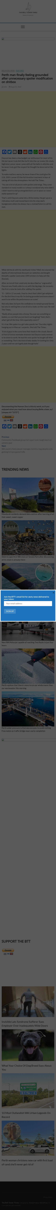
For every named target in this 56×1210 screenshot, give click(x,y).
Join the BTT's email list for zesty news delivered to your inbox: (26, 598)
